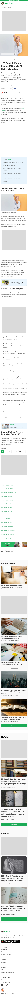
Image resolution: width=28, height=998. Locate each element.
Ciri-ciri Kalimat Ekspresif (9, 163)
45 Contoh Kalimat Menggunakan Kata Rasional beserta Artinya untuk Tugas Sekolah (12, 585)
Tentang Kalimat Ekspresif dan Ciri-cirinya (13, 160)
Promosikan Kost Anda (6, 953)
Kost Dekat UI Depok (6, 495)
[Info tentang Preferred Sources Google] (19, 91)
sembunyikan (11, 157)
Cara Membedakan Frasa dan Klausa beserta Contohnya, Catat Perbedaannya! (13, 717)
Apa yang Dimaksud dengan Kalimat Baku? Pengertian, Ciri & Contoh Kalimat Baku (13, 907)
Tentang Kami (4, 947)
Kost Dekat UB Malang (6, 498)
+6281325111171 (7, 981)
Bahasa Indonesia (21, 57)
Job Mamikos (4, 950)
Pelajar (14, 57)
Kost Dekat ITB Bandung (7, 517)
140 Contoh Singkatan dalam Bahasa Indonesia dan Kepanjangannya (11, 636)
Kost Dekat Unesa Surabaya (8, 529)
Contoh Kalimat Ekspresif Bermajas (11, 176)
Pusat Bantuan (4, 955)
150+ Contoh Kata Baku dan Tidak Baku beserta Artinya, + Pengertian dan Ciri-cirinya (13, 876)
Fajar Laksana (16, 83)
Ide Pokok (12, 785)
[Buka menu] (25, 2)
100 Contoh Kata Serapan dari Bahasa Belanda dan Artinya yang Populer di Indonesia (11, 662)
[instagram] (7, 984)
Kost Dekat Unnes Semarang (8, 502)
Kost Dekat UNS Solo (6, 513)
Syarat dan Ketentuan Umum (7, 970)
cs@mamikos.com (7, 978)
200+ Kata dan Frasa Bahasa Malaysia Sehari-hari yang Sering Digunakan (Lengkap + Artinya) (13, 690)
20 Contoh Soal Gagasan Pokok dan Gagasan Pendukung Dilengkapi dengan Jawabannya (13, 780)
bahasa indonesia (9, 550)
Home (2, 57)
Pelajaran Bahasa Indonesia (8, 553)
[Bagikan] (8, 87)
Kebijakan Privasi (5, 968)
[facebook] (2, 984)
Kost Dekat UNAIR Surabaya (8, 533)
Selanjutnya (22, 450)
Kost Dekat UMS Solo (6, 521)
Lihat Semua (14, 724)
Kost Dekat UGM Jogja (7, 483)
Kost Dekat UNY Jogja (6, 510)
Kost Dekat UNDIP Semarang (8, 491)
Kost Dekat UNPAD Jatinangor (9, 487)
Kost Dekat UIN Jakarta (7, 537)
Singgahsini (3, 960)
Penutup (5, 179)
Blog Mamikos (4, 958)
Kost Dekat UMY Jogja (6, 506)
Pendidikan (8, 57)
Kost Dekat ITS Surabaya (7, 525)
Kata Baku (12, 882)
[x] (4, 984)
